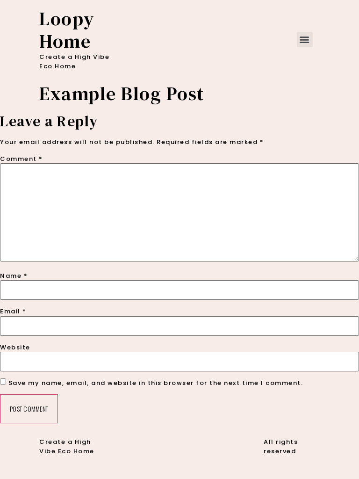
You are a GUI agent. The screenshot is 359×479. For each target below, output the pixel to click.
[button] (305, 39)
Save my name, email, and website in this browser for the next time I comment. (155, 383)
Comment (21, 159)
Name (14, 276)
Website (15, 347)
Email (13, 311)
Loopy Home (66, 30)
